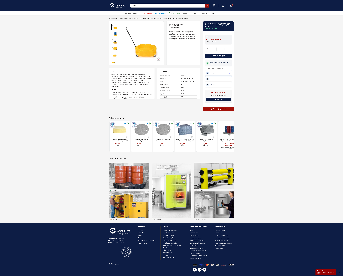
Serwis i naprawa (195, 238)
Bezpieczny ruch (220, 230)
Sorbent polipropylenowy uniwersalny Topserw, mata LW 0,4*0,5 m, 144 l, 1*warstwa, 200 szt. (207, 140)
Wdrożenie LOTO (195, 246)
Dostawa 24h (162, 13)
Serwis (140, 235)
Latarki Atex (219, 233)
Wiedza (194, 13)
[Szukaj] (207, 6)
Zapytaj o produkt (219, 109)
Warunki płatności (169, 235)
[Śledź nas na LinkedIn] (204, 270)
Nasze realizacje (195, 258)
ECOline (122, 18)
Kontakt (212, 13)
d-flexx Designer (195, 253)
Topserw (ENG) (220, 246)
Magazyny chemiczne (222, 238)
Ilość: (206, 49)
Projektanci (193, 230)
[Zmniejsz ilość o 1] (218, 49)
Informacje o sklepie (170, 230)
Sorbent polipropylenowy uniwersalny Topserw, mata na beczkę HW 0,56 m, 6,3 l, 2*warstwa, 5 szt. (163, 140)
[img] (125, 123)
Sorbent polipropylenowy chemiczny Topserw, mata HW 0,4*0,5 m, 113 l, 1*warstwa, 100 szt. (120, 140)
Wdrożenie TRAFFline (196, 248)
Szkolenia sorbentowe (197, 243)
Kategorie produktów (131, 13)
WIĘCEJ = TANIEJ (168, 258)
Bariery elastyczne (221, 241)
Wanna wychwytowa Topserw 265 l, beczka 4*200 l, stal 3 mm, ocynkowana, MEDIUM (228, 140)
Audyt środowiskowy (197, 241)
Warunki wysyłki (168, 238)
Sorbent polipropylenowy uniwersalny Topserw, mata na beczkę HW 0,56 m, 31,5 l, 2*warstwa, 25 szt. (141, 140)
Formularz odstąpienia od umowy (172, 247)
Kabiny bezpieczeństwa (223, 243)
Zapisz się (218, 99)
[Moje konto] (214, 5)
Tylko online (167, 250)
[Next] (234, 136)
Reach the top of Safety (146, 241)
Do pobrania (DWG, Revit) (198, 256)
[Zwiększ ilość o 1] (230, 49)
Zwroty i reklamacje (169, 241)
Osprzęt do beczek (132, 18)
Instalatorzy (194, 233)
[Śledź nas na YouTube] (200, 270)
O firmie (140, 230)
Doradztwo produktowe (198, 251)
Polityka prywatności (170, 243)
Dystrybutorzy (194, 235)
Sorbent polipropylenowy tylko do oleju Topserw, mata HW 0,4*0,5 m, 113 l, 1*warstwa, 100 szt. (185, 140)
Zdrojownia (219, 248)
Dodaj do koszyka (218, 56)
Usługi (185, 13)
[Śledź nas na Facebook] (195, 270)
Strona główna (113, 18)
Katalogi (204, 13)
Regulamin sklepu (169, 233)
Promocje (149, 13)
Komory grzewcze (221, 235)
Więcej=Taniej (175, 13)
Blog (139, 238)
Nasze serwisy (143, 243)
